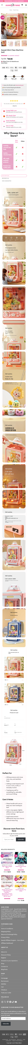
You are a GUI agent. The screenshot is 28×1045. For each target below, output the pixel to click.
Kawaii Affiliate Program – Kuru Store (12, 940)
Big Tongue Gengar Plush (7, 867)
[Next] (24, 26)
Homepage (4, 978)
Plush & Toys (15, 10)
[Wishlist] (22, 5)
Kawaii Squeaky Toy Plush (21, 890)
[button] (2, 5)
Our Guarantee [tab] (6, 181)
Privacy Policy (5, 937)
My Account (5, 981)
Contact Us (4, 966)
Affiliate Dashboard (7, 943)
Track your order (6, 992)
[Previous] (3, 26)
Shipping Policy (6, 931)
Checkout (4, 990)
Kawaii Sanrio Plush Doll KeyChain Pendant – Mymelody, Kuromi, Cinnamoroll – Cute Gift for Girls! (7, 893)
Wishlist (3, 984)
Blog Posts (4, 969)
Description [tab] (5, 175)
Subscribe (21, 839)
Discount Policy (6, 955)
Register (3, 958)
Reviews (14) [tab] (5, 178)
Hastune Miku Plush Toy (21, 867)
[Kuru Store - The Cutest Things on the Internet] (12, 5)
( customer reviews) (13, 55)
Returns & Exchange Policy (9, 934)
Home (11, 10)
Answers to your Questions (9, 960)
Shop (2, 963)
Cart (2, 987)
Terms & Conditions (7, 928)
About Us (4, 952)
